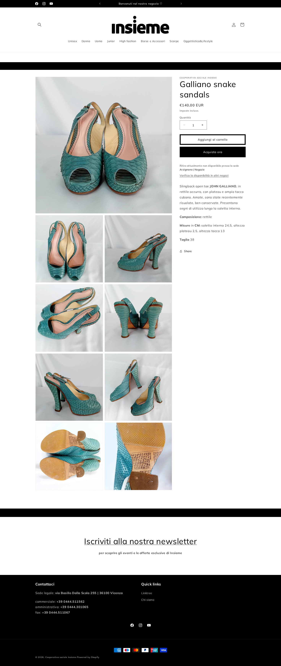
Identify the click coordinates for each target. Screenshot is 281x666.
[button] (39, 24)
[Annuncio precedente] (100, 3)
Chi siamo (147, 600)
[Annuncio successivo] (181, 3)
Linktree (146, 593)
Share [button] (188, 251)
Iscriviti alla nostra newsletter (140, 541)
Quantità (185, 117)
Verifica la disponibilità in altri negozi (204, 175)
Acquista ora (212, 152)
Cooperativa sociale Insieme (60, 657)
